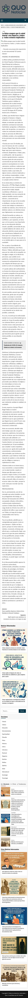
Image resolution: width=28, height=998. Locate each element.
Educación (5, 728)
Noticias (4, 759)
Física (3, 740)
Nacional (4, 753)
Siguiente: (15, 617)
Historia (4, 743)
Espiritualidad (6, 734)
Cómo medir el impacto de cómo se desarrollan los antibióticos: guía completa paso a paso (13, 674)
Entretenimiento (6, 731)
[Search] (25, 20)
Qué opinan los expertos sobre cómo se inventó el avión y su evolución (17, 792)
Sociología (5, 775)
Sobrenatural (5, 771)
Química (4, 765)
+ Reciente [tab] (5, 784)
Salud (4, 31)
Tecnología (5, 778)
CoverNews (11, 995)
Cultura (4, 724)
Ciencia (4, 721)
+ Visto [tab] (13, 784)
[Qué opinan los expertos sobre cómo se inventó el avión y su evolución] (5, 791)
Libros (4, 746)
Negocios (4, 756)
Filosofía (4, 737)
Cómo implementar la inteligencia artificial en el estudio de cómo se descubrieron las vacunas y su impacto (13, 701)
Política (4, 762)
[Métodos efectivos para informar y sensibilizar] (5, 841)
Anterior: (13, 611)
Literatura (4, 750)
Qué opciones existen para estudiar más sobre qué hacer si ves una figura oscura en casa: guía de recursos (18, 832)
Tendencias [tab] (22, 784)
